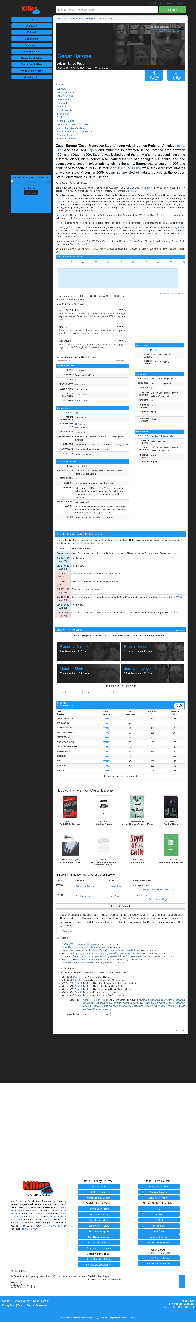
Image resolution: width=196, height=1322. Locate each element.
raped (92, 149)
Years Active (31, 45)
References (41, 1305)
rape (182, 227)
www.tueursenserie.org (92, 962)
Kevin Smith (116, 886)
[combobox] (107, 9)
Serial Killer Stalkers (98, 1219)
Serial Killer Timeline (94, 542)
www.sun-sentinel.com (130, 953)
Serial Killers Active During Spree (73, 124)
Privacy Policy (9, 1305)
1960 (77, 400)
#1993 (116, 581)
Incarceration (63, 113)
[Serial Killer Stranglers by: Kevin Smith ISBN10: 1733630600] (31, 182)
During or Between (158, 1192)
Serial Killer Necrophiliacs (99, 1248)
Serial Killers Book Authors (99, 1264)
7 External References (67, 135)
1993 (84, 384)
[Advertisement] (31, 127)
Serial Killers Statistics (94, 999)
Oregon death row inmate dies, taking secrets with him (99, 956)
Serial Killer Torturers (99, 1225)
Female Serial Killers (99, 1208)
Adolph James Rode (95, 950)
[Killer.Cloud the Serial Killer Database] (31, 10)
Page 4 (77, 979)
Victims (31, 51)
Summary (61, 88)
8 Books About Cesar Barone (74, 131)
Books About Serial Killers (98, 1259)
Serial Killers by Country (98, 1197)
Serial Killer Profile (65, 92)
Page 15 (78, 985)
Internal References (66, 138)
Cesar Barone (68, 947)
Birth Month (158, 1219)
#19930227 (99, 589)
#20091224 (174, 612)
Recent (31, 57)
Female (31, 64)
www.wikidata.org (87, 944)
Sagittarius (83, 424)
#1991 (117, 573)
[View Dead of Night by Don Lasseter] (170, 806)
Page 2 (77, 976)
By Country (32, 25)
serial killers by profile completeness (172, 293)
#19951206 (178, 597)
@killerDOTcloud (52, 1225)
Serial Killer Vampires (99, 1231)
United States (132, 190)
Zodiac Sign (31, 38)
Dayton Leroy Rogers (159, 899)
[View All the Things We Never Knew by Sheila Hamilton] (137, 806)
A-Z (31, 19)
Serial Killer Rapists (85, 886)
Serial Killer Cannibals (98, 1236)
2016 (63, 1219)
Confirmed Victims (158, 1236)
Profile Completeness (158, 1242)
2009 (84, 400)
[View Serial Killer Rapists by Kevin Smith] (70, 806)
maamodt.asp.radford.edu (123, 950)
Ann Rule (115, 896)
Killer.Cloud (61, 18)
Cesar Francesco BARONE (93, 959)
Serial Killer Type (65, 95)
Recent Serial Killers (158, 1186)
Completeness (31, 70)
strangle (175, 227)
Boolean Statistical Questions (71, 127)
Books (169, 3)
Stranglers (90, 18)
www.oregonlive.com (141, 956)
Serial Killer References (158, 1263)
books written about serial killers (38, 1209)
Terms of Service (25, 1305)
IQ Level (31, 32)
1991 (60, 227)
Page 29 (78, 995)
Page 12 (78, 982)
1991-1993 (146, 187)
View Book (31, 192)
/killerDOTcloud (29, 1228)
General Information (66, 99)
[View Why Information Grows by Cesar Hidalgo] (171, 845)
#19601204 (172, 553)
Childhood (61, 106)
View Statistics (31, 77)
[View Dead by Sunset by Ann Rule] (103, 806)
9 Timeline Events (65, 120)
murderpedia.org (120, 959)
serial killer (117, 167)
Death (59, 117)
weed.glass (112, 1317)
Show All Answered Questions (120, 776)
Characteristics (64, 102)
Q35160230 (67, 944)
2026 (17, 1222)
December (80, 432)
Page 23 (78, 992)
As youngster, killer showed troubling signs (93, 953)
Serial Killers (155, 3)
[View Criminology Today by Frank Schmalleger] (70, 845)
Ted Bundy (133, 167)
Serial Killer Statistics (159, 1257)
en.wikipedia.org (89, 947)
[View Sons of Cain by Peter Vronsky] (137, 845)
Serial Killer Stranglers (98, 1242)
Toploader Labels (128, 1317)
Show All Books (120, 906)
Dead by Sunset (83, 896)
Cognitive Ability (64, 110)
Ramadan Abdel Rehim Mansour (159, 889)
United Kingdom (99, 1192)
